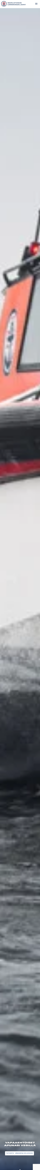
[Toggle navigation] (36, 3)
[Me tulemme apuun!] (13, 4)
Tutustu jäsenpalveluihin (19, 1153)
